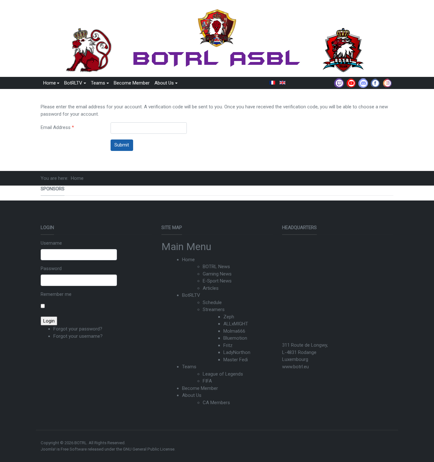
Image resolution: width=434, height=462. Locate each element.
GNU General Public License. (149, 449)
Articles (211, 288)
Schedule (212, 302)
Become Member (132, 83)
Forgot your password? (77, 329)
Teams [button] (98, 83)
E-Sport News (217, 281)
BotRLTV (191, 295)
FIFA (207, 381)
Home (188, 259)
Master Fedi (235, 360)
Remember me (56, 294)
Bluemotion (235, 338)
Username (51, 243)
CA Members (216, 402)
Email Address (57, 127)
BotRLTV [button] (73, 83)
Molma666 (234, 331)
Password (51, 268)
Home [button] (49, 83)
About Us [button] (164, 83)
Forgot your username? (78, 336)
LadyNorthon (236, 352)
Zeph (228, 317)
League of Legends (223, 374)
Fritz (228, 345)
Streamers (214, 309)
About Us (191, 395)
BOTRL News (216, 266)
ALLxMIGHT (235, 324)
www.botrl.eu (295, 367)
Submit (121, 145)
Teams (189, 367)
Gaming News (217, 274)
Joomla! (48, 449)
